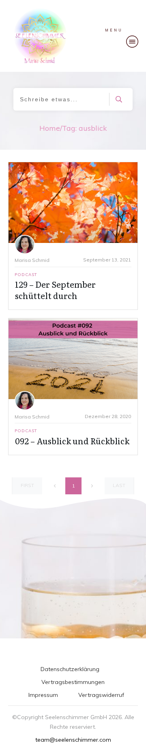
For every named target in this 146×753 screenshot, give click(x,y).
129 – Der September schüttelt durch (55, 289)
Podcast (26, 274)
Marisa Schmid (32, 260)
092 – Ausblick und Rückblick (72, 441)
